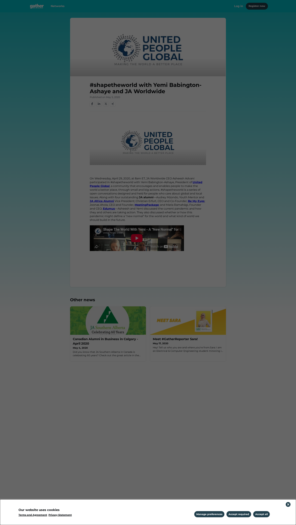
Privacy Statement (60, 515)
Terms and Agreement (32, 515)
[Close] (288, 504)
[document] (148, 512)
